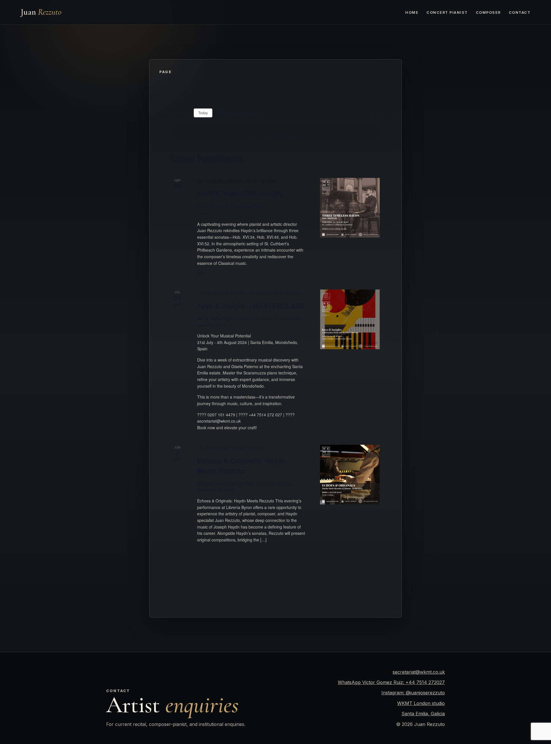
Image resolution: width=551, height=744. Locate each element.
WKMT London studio (421, 703)
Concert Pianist (446, 12)
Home (411, 12)
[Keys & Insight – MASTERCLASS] (350, 319)
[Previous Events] (174, 112)
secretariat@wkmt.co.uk (419, 672)
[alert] (275, 135)
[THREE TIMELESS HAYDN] (350, 208)
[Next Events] (186, 112)
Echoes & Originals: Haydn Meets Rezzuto (241, 465)
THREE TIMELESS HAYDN (240, 194)
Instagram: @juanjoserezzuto (413, 693)
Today (203, 112)
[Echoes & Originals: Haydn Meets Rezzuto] (350, 475)
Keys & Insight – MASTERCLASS (251, 305)
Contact (519, 12)
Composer (488, 12)
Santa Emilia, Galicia (423, 713)
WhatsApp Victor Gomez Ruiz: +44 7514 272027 (391, 682)
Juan (41, 12)
